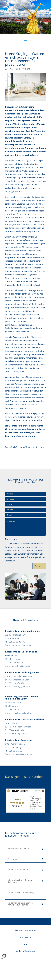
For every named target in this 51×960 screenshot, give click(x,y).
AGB (25, 944)
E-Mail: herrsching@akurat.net (18, 666)
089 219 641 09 (22, 479)
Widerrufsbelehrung (25, 951)
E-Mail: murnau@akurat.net (17, 733)
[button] (4, 955)
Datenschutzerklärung (25, 930)
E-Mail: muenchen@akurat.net (18, 645)
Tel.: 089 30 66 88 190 (15, 641)
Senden (39, 566)
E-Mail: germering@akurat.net (18, 754)
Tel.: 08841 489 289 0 (15, 730)
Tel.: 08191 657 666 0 (15, 683)
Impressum (25, 937)
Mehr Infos (37, 791)
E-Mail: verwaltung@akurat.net (18, 713)
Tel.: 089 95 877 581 (14, 750)
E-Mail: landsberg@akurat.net (18, 686)
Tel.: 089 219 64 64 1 (14, 709)
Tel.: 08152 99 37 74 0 (15, 662)
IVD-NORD (26, 69)
